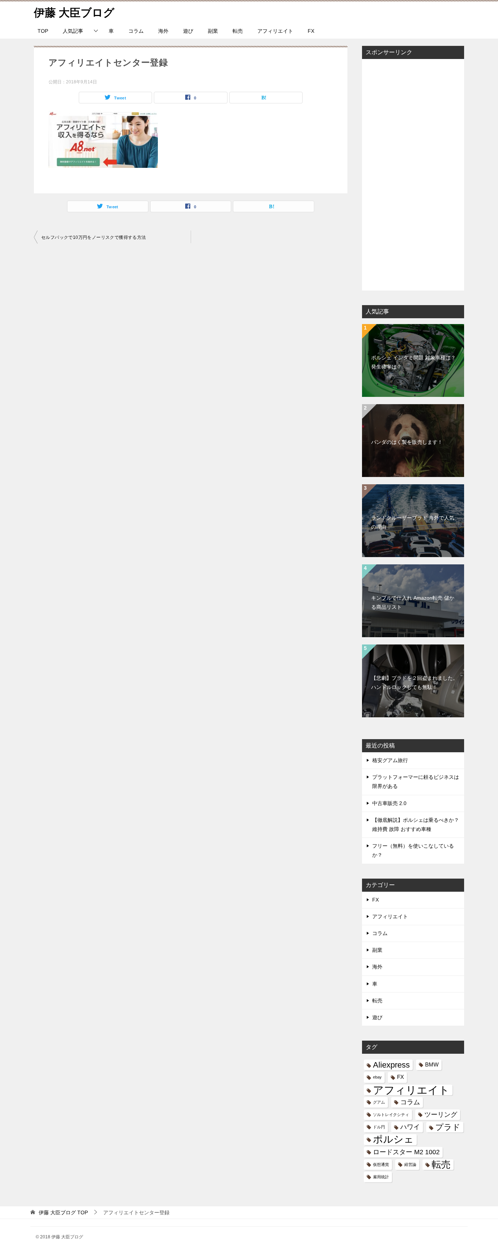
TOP (43, 31)
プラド (447, 1127)
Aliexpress (391, 1064)
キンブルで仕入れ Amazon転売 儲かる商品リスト (412, 602)
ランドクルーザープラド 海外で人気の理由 (412, 522)
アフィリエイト (275, 31)
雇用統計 (381, 1177)
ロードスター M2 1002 (406, 1152)
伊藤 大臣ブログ (74, 13)
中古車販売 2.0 (389, 803)
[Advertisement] (413, 174)
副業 (213, 31)
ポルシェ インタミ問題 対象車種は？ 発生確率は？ (413, 362)
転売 (238, 31)
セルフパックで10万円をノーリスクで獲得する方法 (93, 237)
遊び (188, 31)
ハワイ (410, 1127)
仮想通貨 (381, 1164)
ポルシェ (393, 1139)
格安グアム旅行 (390, 760)
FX (311, 31)
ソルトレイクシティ (391, 1114)
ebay (377, 1077)
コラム (136, 31)
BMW (432, 1065)
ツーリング (440, 1114)
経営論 (410, 1164)
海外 (163, 31)
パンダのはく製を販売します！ (407, 442)
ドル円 (379, 1127)
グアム (379, 1102)
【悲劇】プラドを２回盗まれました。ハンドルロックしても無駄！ (414, 682)
